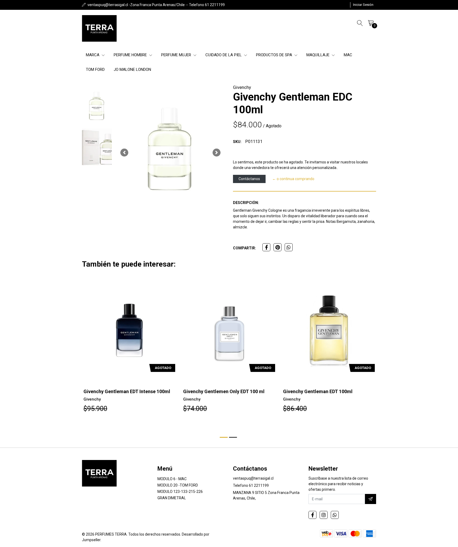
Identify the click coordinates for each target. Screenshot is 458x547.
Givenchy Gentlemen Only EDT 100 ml (124, 391)
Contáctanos (249, 179)
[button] (124, 152)
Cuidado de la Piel (224, 55)
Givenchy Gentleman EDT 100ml (218, 391)
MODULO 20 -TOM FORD (177, 485)
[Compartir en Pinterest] (277, 247)
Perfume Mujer (176, 55)
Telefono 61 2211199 (251, 485)
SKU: (237, 142)
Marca (93, 55)
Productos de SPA (274, 55)
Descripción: (246, 203)
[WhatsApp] (334, 515)
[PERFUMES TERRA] (99, 28)
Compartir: (244, 248)
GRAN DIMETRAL (171, 498)
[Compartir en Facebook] (266, 247)
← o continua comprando (293, 179)
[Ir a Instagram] (323, 515)
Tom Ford (95, 69)
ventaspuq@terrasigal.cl (253, 478)
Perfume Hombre (131, 55)
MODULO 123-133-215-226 (180, 491)
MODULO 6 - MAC (172, 479)
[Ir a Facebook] (312, 515)
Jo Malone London (132, 69)
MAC (348, 55)
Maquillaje (318, 55)
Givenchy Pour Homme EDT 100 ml (320, 391)
